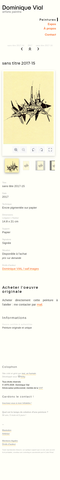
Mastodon (6, 430)
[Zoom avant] (15, 149)
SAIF (41, 388)
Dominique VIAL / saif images (20, 268)
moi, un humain (29, 373)
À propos (50, 28)
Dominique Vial (22, 8)
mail (39, 304)
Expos (52, 24)
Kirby (23, 376)
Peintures (47, 19)
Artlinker (6, 434)
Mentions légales (10, 441)
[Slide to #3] (54, 165)
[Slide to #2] (40, 165)
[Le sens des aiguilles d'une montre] (41, 149)
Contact (50, 34)
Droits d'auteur (9, 444)
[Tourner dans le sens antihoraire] (33, 149)
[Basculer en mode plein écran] (50, 149)
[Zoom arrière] (23, 149)
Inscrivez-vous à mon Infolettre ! (17, 403)
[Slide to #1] (12, 165)
